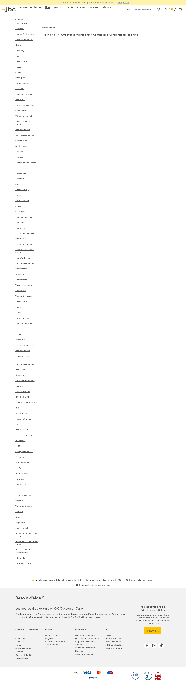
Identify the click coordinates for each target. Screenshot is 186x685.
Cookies (79, 651)
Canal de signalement (85, 654)
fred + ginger (21, 413)
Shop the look (21, 528)
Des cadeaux (21, 370)
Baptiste (19, 512)
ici (104, 34)
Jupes (18, 72)
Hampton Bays (21, 430)
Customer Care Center (26, 629)
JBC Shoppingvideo (114, 645)
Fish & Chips (21, 484)
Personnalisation (23, 563)
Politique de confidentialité (88, 638)
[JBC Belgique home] (9, 10)
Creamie (19, 501)
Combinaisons (21, 110)
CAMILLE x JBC (22, 397)
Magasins (49, 638)
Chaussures (20, 274)
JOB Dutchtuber (22, 462)
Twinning (19, 50)
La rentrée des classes (25, 34)
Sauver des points (113, 642)
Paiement (19, 651)
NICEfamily (20, 441)
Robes (18, 67)
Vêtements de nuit (24, 116)
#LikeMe (19, 457)
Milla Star (19, 479)
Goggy (18, 517)
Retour (18, 645)
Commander (21, 638)
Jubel (18, 490)
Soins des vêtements (25, 381)
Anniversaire (21, 146)
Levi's (18, 468)
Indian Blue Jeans (23, 495)
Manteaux (20, 100)
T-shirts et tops (22, 61)
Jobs (47, 648)
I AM (17, 446)
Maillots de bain (22, 130)
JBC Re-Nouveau (113, 638)
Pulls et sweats (22, 83)
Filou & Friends (22, 391)
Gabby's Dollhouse (24, 451)
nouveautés (20, 173)
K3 (16, 424)
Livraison (19, 642)
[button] (29, 7)
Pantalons (19, 89)
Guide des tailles (23, 648)
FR (126, 10)
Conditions (80, 629)
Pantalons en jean (23, 94)
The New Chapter (23, 506)
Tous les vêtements (24, 39)
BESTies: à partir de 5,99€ (27, 402)
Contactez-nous (52, 635)
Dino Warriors (21, 473)
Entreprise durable (113, 648)
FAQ (17, 635)
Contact (49, 629)
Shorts (18, 56)
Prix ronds (20, 558)
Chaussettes (21, 140)
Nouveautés (20, 45)
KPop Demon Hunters (25, 435)
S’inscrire (153, 631)
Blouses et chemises (24, 105)
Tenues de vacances (24, 296)
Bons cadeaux (21, 658)
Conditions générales (85, 635)
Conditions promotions (86, 648)
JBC (107, 629)
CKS (17, 408)
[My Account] (175, 9)
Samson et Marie (23, 419)
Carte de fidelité (23, 655)
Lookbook (19, 29)
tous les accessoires (24, 135)
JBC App (109, 635)
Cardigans (20, 78)
